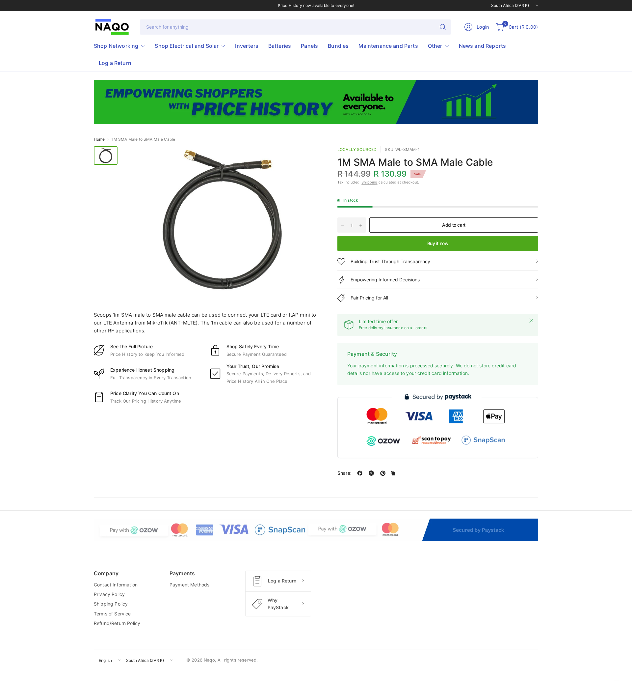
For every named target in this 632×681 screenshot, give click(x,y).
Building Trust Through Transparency (390, 261)
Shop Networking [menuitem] (116, 46)
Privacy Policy (109, 594)
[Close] (531, 320)
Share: (344, 473)
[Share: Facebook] (360, 473)
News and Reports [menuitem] (482, 46)
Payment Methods (189, 584)
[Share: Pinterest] (383, 473)
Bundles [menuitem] (338, 46)
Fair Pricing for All (369, 297)
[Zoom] (308, 159)
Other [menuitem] (435, 46)
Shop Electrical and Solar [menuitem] (187, 46)
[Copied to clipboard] (393, 473)
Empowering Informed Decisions (385, 279)
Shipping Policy (111, 604)
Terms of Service (112, 613)
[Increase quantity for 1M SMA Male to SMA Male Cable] (361, 225)
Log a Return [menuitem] (115, 63)
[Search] (442, 27)
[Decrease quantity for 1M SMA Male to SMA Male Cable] (343, 225)
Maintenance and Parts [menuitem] (388, 46)
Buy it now (438, 243)
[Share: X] (371, 473)
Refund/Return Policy (117, 623)
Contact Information (116, 584)
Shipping (369, 182)
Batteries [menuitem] (279, 46)
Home (99, 139)
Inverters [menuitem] (246, 46)
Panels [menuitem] (309, 46)
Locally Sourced (357, 149)
